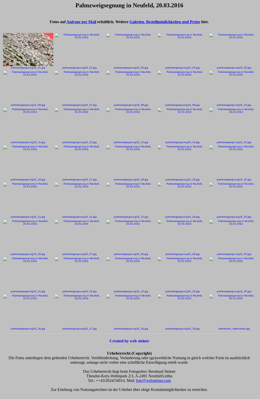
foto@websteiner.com (153, 380)
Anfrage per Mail (81, 22)
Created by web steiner (129, 341)
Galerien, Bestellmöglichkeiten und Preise (164, 22)
